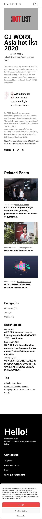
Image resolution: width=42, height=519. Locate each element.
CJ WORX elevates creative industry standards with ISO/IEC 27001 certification (20, 335)
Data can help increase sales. (18, 250)
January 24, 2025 (10, 358)
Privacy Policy (21, 516)
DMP (7, 60)
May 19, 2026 (9, 329)
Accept (21, 505)
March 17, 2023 (10, 282)
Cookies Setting (21, 511)
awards (25, 386)
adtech (7, 57)
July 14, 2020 (15, 54)
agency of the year (12, 386)
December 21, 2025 (11, 342)
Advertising (15, 57)
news (33, 389)
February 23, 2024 (10, 248)
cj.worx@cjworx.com (14, 474)
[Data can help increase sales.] (21, 233)
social (6, 393)
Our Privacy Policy (11, 439)
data (32, 57)
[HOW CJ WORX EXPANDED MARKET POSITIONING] (21, 267)
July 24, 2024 (9, 204)
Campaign (25, 57)
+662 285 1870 (11, 465)
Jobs (6, 312)
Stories (26, 204)
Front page (19, 204)
